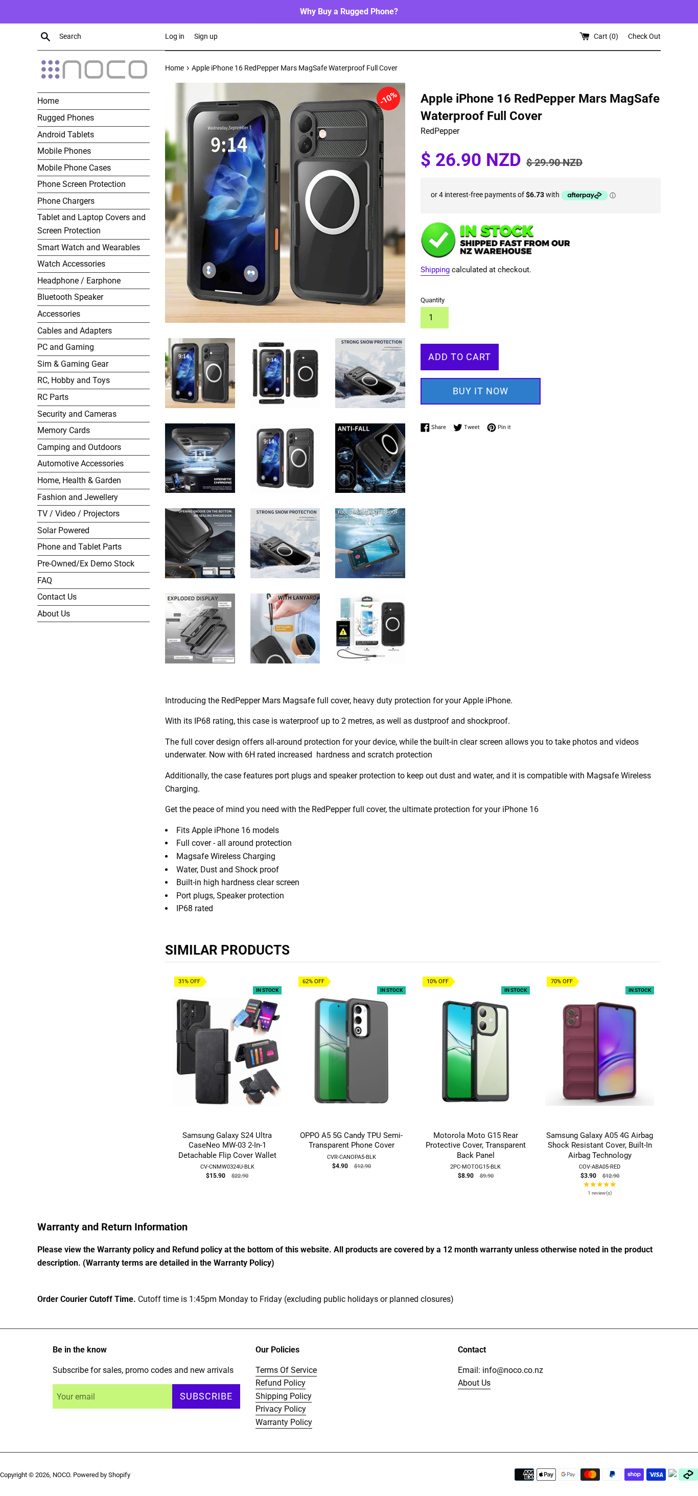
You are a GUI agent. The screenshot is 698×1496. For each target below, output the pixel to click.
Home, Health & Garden (79, 480)
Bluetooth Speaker (70, 297)
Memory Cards (63, 430)
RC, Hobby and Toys (73, 380)
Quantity (433, 300)
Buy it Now (480, 391)
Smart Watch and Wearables (88, 247)
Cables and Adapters (74, 331)
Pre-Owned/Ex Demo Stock (85, 563)
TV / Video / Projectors (78, 513)
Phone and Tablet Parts (79, 547)
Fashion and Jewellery (77, 497)
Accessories (58, 314)
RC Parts (52, 397)
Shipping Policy (283, 1396)
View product (227, 1061)
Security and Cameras (77, 414)
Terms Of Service (286, 1370)
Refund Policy (280, 1383)
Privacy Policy (280, 1409)
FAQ (44, 580)
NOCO (61, 1475)
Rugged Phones (65, 118)
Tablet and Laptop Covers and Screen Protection (91, 223)
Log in (174, 36)
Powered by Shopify (101, 1475)
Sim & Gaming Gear (72, 364)
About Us (53, 614)
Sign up (206, 36)
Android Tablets (65, 134)
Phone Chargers (66, 201)
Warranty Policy (283, 1422)
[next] (650, 1093)
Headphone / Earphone (79, 281)
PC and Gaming (65, 347)
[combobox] (110, 36)
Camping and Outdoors (79, 447)
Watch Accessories (71, 264)
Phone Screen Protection (81, 184)
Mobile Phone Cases (74, 168)
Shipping (435, 269)
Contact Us (57, 597)
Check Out (644, 36)
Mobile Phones (64, 151)
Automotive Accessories (80, 463)
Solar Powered (63, 530)
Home (48, 101)
